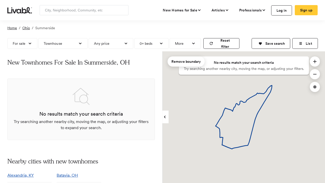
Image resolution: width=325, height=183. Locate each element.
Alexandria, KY (20, 175)
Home (12, 28)
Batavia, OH (67, 175)
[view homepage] (19, 10)
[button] (271, 43)
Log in (282, 10)
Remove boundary (186, 61)
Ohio (26, 28)
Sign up (306, 10)
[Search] (122, 10)
